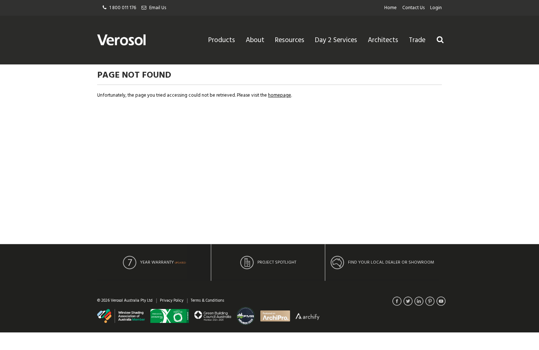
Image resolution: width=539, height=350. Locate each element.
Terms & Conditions (207, 300)
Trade (417, 40)
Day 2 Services (336, 40)
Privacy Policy (171, 300)
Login (436, 8)
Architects (383, 40)
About (255, 40)
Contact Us (413, 8)
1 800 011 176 (122, 8)
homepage (279, 95)
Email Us (157, 8)
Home (390, 8)
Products (221, 40)
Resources (289, 40)
